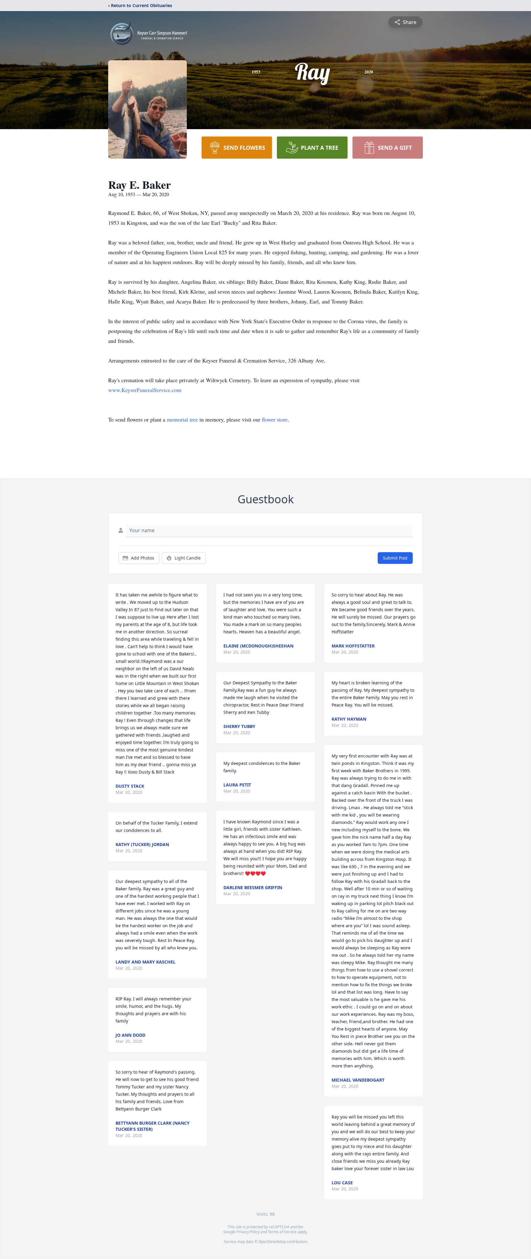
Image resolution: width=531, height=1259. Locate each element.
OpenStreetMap (272, 1241)
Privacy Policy (248, 1231)
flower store (275, 419)
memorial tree (182, 419)
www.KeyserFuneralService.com (144, 390)
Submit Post (395, 558)
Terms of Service (282, 1231)
